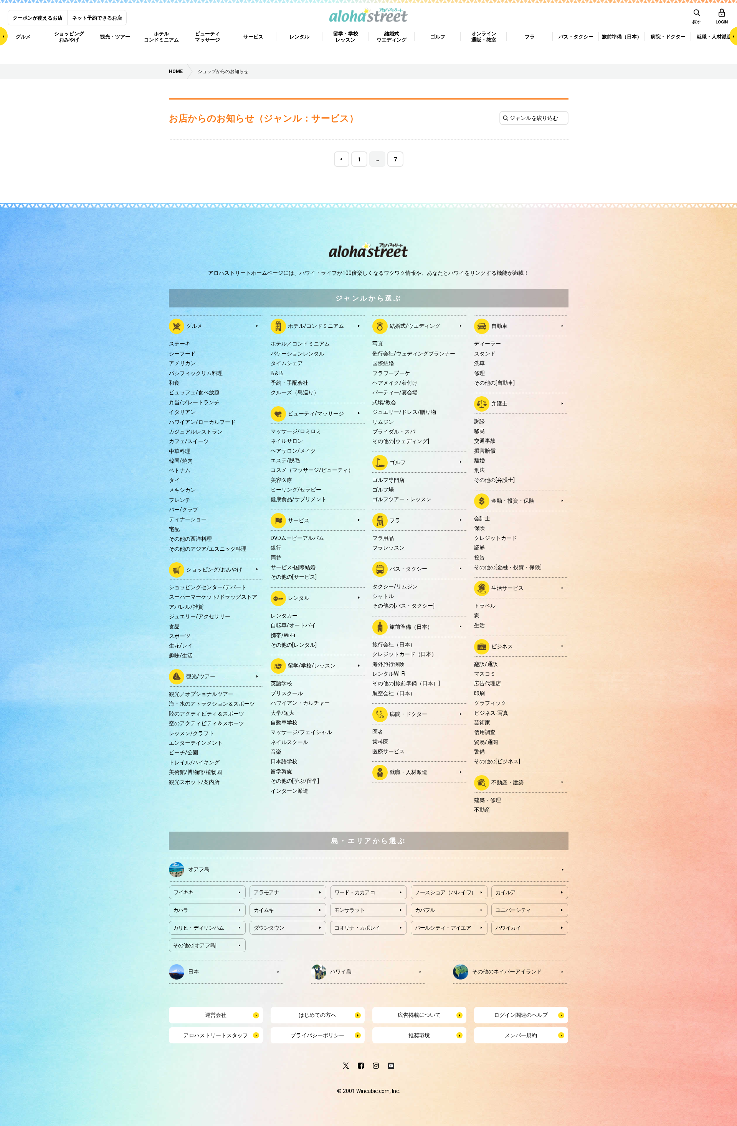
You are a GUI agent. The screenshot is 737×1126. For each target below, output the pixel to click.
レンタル (298, 598)
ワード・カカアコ (354, 892)
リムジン (383, 422)
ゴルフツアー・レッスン (401, 499)
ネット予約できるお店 (97, 18)
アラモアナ (266, 892)
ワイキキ (183, 892)
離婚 (479, 460)
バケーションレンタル (297, 353)
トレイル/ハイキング (194, 762)
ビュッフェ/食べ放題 (194, 392)
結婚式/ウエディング (415, 326)
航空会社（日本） (393, 693)
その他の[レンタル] (294, 645)
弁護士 (499, 403)
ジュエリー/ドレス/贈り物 (404, 412)
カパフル (425, 910)
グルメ (194, 326)
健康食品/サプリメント (299, 499)
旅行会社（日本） (393, 644)
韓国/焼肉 (181, 461)
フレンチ (179, 500)
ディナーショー (188, 519)
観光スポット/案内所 (194, 782)
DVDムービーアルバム (297, 538)
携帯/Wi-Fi (283, 635)
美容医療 (281, 480)
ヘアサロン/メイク (293, 451)
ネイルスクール (289, 742)
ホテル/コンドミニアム (316, 326)
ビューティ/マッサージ (316, 413)
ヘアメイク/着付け (395, 383)
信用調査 (485, 732)
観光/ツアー (200, 676)
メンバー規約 (521, 1035)
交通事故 (485, 441)
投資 (479, 558)
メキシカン (182, 490)
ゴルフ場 (383, 490)
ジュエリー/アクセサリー (199, 616)
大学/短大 (282, 713)
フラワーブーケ (391, 373)
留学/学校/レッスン (311, 666)
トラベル (485, 606)
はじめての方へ (317, 1015)
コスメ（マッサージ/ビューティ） (312, 470)
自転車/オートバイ (293, 625)
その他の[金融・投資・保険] (508, 567)
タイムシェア (287, 363)
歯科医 (380, 742)
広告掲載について (419, 1015)
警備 (479, 752)
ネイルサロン (287, 441)
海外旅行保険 (388, 664)
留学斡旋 (281, 771)
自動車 (499, 326)
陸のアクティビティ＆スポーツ (206, 714)
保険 (479, 528)
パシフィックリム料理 (196, 373)
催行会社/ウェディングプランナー (413, 353)
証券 (479, 548)
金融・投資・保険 (512, 501)
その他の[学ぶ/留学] (295, 781)
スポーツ (179, 636)
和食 (174, 383)
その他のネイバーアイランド (507, 971)
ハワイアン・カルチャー (300, 703)
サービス (298, 520)
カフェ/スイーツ (189, 441)
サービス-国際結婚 (293, 567)
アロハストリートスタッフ (215, 1035)
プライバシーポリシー (317, 1035)
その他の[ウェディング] (400, 441)
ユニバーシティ (513, 910)
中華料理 (179, 451)
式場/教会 (384, 402)
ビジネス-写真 (491, 713)
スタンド (485, 353)
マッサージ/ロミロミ (296, 431)
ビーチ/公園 (183, 752)
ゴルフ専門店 (388, 480)
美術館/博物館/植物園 (195, 772)
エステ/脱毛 (285, 460)
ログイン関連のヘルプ (521, 1015)
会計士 (482, 518)
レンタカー (284, 616)
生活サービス (507, 588)
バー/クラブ (183, 510)
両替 (276, 558)
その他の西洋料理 (190, 539)
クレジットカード (495, 538)
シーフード (182, 353)
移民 (479, 431)
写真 (377, 343)
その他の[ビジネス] (497, 761)
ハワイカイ (508, 928)
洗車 (479, 363)
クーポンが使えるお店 (38, 18)
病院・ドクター (408, 714)
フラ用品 (383, 538)
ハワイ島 (341, 971)
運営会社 (215, 1015)
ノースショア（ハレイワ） (445, 892)
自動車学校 (284, 722)
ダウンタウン (269, 928)
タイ (174, 480)
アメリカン (182, 363)
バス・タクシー (408, 568)
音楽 (276, 752)
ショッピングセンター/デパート (207, 587)
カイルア (506, 892)
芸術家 (482, 722)
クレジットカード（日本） (404, 654)
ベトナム (179, 470)
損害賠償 (485, 451)
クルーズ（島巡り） (295, 392)
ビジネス (502, 646)
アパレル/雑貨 (186, 607)
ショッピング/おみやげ (214, 569)
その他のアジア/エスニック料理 (207, 549)
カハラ (180, 910)
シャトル (383, 596)
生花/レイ (181, 646)
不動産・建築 (507, 782)
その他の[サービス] (294, 577)
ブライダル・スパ (393, 431)
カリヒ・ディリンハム (198, 928)
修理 (479, 373)
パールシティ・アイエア (443, 928)
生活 (479, 625)
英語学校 (281, 683)
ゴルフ (398, 462)
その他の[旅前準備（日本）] (406, 683)
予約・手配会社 (289, 383)
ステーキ (179, 343)
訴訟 (479, 421)
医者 (377, 732)
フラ (395, 520)
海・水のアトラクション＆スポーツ (212, 704)
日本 (193, 971)
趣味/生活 (181, 656)
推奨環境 (419, 1035)
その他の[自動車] (494, 383)
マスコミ (485, 674)
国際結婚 (383, 363)
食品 (174, 626)
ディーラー (487, 343)
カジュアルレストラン (196, 431)
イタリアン (182, 412)
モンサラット (349, 910)
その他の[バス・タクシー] (403, 606)
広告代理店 (487, 683)
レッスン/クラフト (191, 733)
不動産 (482, 810)
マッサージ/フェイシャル (301, 732)
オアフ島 (199, 869)
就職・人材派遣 (408, 772)
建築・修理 (487, 800)
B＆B (277, 373)
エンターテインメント (196, 743)
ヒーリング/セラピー (296, 490)
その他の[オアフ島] (194, 945)
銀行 (276, 548)
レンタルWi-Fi (388, 674)
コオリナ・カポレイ (357, 928)
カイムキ (264, 910)
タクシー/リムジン (395, 586)
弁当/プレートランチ (194, 402)
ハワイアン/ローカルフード (202, 422)
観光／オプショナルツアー (201, 694)
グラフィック (490, 703)
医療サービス (388, 751)
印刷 (479, 693)
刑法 (479, 470)
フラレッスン (388, 548)
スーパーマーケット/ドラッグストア (213, 597)
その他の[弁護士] (494, 480)
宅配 (174, 529)
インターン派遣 (289, 791)
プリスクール (287, 693)
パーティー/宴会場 (395, 392)
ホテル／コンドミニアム (300, 343)
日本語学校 (284, 761)
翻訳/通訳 (486, 664)
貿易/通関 (486, 742)
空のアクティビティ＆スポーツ (206, 723)
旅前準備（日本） (411, 627)
